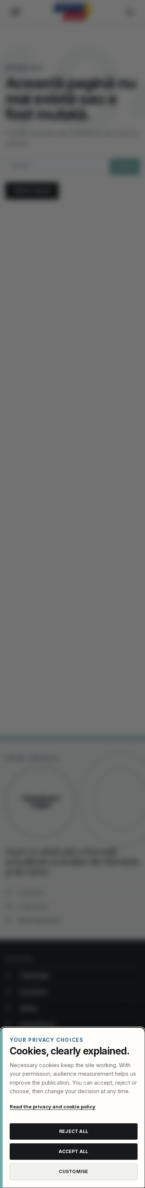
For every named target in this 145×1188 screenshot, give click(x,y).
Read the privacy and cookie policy (53, 1107)
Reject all (73, 1131)
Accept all (73, 1151)
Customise (73, 1171)
